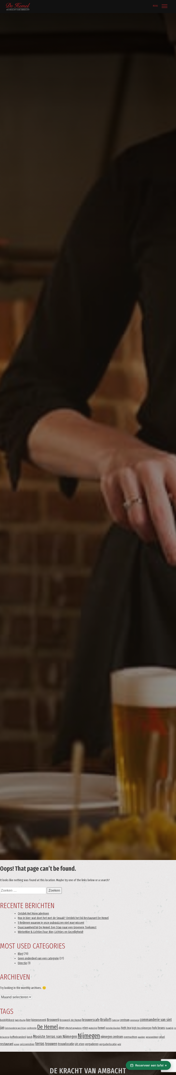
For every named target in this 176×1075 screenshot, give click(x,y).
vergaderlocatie (108, 1044)
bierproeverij (38, 1020)
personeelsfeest (152, 1037)
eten (85, 1028)
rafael (162, 1036)
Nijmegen (89, 1036)
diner (62, 1028)
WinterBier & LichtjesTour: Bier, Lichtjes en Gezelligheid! (50, 932)
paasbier (141, 1037)
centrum (124, 1020)
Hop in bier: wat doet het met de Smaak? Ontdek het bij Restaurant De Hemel (63, 918)
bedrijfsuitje (20, 1020)
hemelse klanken (113, 1028)
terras (39, 1043)
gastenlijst (93, 1028)
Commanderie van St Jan (15, 1028)
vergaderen (92, 1044)
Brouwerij (53, 1020)
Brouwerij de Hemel (71, 1020)
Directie (22, 963)
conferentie (31, 1028)
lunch (29, 1036)
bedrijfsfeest (7, 1020)
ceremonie (134, 1020)
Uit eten (79, 1044)
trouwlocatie (66, 1044)
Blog (20, 954)
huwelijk (169, 1028)
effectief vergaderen (73, 1028)
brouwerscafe (91, 1020)
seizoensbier (27, 1044)
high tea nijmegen (142, 1027)
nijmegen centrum (112, 1037)
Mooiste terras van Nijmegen (55, 1036)
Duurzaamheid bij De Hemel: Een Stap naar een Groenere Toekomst (57, 927)
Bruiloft (105, 1019)
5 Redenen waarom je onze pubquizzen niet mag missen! (51, 923)
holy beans (158, 1028)
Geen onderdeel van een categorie (38, 958)
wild (119, 1044)
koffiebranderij (18, 1036)
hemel (101, 1028)
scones (16, 1044)
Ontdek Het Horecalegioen (33, 913)
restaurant (6, 1044)
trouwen (51, 1043)
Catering (115, 1020)
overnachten (130, 1036)
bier (28, 1020)
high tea (126, 1028)
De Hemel (47, 1026)
